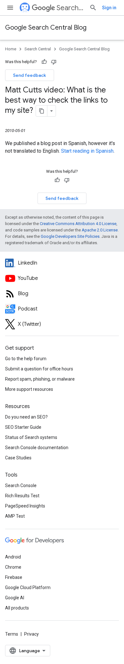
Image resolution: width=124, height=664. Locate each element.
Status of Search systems (31, 437)
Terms (11, 634)
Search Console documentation (36, 447)
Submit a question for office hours (39, 368)
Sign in (109, 7)
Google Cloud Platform (28, 587)
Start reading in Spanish (87, 151)
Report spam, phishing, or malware (40, 379)
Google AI (14, 597)
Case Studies (18, 457)
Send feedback (29, 75)
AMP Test (15, 516)
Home (10, 49)
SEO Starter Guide (23, 427)
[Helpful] (44, 62)
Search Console (21, 485)
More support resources (29, 389)
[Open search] (93, 7)
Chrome (13, 567)
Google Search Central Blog (45, 28)
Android (13, 556)
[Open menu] (10, 7)
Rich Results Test (22, 495)
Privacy (31, 634)
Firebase (13, 577)
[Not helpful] (54, 62)
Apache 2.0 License (100, 230)
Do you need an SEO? (26, 417)
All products (17, 607)
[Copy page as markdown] (41, 111)
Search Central (70, 8)
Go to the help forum (25, 358)
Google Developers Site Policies (70, 236)
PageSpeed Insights (25, 505)
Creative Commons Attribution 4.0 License (78, 223)
